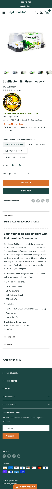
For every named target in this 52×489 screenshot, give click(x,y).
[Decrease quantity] (15, 173)
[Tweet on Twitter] (43, 201)
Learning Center (26, 6)
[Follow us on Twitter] (9, 456)
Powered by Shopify (10, 484)
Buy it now (26, 190)
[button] (25, 486)
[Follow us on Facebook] (4, 456)
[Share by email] (47, 201)
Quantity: (7, 173)
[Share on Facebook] (33, 201)
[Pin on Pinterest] (38, 201)
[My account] (41, 12)
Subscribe (11, 436)
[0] (47, 12)
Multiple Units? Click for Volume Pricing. (20, 113)
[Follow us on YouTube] (18, 456)
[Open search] (36, 12)
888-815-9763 (26, 2)
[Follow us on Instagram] (14, 456)
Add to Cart (26, 182)
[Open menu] (4, 13)
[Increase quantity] (28, 173)
